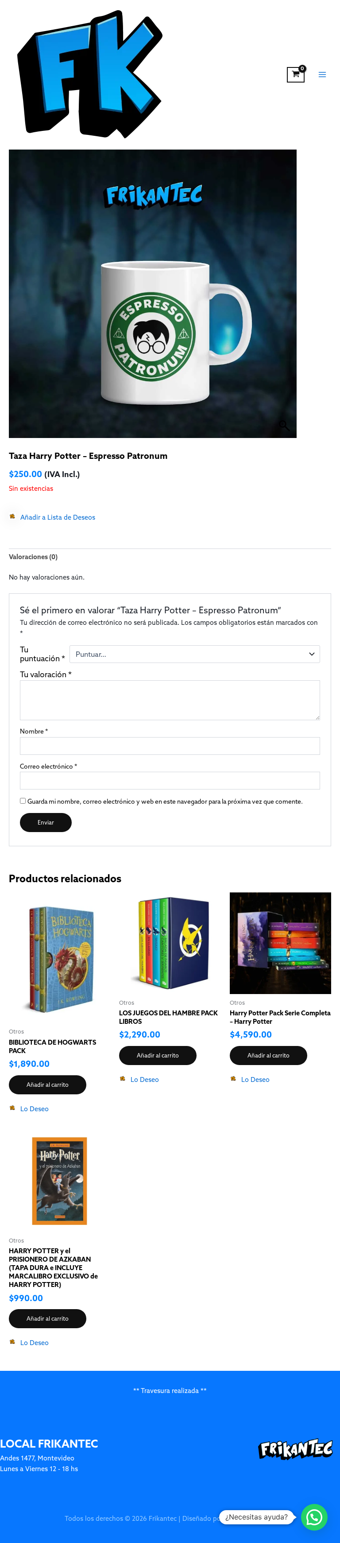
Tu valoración (46, 674)
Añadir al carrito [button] (48, 1084)
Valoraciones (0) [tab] (33, 556)
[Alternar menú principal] (322, 74)
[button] (52, 517)
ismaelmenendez (250, 1518)
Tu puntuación (42, 654)
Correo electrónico (48, 766)
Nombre (34, 731)
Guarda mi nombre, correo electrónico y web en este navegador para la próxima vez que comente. (165, 801)
